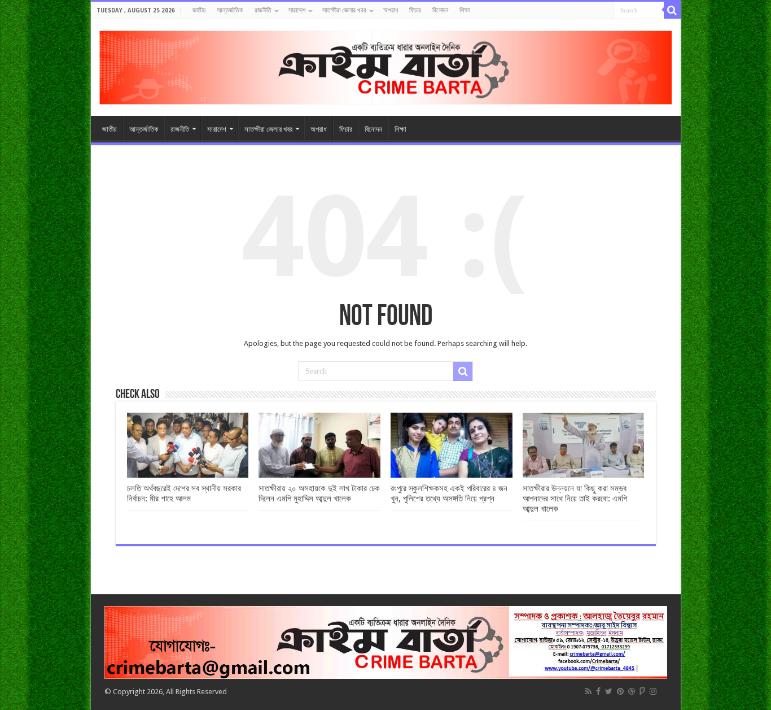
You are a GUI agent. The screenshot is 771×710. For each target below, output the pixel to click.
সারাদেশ (296, 10)
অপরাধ (390, 10)
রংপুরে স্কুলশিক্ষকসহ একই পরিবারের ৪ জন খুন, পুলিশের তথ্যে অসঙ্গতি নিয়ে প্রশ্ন (449, 493)
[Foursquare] (642, 691)
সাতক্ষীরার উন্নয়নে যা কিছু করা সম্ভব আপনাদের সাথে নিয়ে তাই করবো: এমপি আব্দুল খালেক (575, 498)
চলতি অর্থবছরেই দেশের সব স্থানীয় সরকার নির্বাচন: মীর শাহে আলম (184, 493)
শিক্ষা (464, 10)
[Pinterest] (620, 691)
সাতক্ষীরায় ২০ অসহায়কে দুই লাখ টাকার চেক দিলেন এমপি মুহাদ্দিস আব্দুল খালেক (319, 493)
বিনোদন (440, 10)
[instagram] (653, 691)
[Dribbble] (631, 691)
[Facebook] (598, 691)
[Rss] (588, 691)
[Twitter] (609, 691)
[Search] (672, 10)
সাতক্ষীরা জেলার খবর (344, 10)
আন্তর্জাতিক (230, 10)
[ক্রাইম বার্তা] (385, 65)
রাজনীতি (263, 10)
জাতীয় (198, 10)
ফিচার (415, 10)
